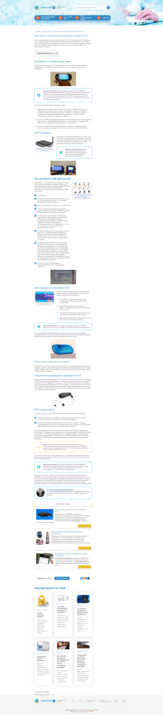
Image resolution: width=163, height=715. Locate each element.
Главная (38, 31)
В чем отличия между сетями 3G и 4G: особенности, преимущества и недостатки (82, 196)
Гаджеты (105, 17)
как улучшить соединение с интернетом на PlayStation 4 (82, 611)
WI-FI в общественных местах (86, 17)
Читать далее (84, 526)
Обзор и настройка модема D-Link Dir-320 (44, 149)
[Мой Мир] (86, 578)
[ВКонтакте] (81, 578)
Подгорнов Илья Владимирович (59, 490)
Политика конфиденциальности (105, 701)
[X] (89, 578)
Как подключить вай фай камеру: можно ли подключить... (67, 532)
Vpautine (48, 7)
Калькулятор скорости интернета (41, 658)
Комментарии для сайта (44, 694)
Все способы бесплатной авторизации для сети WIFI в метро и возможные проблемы (63, 661)
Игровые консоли (47, 31)
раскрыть (53, 53)
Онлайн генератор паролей (40, 615)
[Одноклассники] (84, 578)
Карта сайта (115, 701)
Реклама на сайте (123, 701)
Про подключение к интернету (48, 17)
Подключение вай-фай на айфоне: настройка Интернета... (71, 554)
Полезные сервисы (42, 610)
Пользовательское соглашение (91, 701)
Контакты (80, 701)
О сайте (73, 701)
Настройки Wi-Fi (68, 17)
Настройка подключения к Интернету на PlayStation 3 (62, 609)
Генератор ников (44, 304)
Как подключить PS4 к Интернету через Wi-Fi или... (71, 510)
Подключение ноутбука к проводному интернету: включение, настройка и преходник (82, 660)
